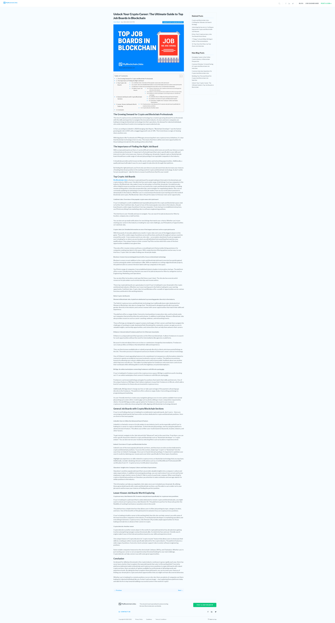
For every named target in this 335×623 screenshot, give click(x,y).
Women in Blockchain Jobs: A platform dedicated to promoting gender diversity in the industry (165, 89)
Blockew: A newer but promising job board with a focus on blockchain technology (154, 86)
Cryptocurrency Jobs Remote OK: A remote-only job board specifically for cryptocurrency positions (161, 105)
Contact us (125, 611)
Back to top (212, 619)
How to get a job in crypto (173, 22)
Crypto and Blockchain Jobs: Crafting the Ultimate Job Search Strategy (201, 22)
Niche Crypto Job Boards (138, 89)
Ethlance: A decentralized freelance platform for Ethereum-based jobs (165, 91)
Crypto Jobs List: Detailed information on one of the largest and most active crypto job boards (158, 84)
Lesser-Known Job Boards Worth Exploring (127, 105)
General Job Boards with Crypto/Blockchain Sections (130, 98)
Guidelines (149, 619)
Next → (180, 590)
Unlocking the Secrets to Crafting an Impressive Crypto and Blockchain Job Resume (202, 29)
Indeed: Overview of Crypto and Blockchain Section (164, 98)
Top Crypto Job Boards (122, 84)
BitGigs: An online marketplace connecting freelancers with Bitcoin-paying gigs (165, 94)
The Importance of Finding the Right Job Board (131, 80)
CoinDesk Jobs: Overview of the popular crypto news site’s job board (151, 82)
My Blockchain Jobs (120, 180)
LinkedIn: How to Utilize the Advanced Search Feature (164, 96)
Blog (301, 3)
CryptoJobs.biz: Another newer (151, 107)
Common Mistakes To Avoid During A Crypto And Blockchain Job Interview (202, 66)
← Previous (118, 590)
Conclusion (121, 110)
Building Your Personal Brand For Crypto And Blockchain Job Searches (202, 78)
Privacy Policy (139, 619)
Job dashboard (312, 3)
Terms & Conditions (160, 619)
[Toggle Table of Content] (180, 76)
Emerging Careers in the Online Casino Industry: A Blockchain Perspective (201, 59)
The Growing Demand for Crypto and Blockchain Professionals (135, 78)
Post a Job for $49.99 (205, 605)
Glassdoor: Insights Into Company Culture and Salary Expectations (164, 101)
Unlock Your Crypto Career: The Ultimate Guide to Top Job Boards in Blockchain (203, 85)
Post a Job (325, 3)
